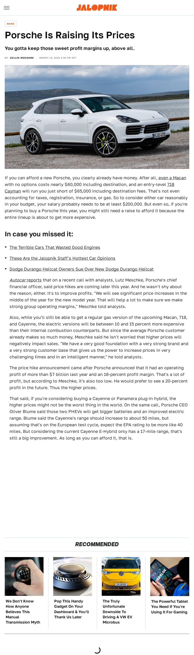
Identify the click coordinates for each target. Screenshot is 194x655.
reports (25, 279)
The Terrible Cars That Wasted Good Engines (54, 247)
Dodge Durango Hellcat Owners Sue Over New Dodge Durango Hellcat (81, 269)
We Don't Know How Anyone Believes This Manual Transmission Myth (23, 612)
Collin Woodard (22, 57)
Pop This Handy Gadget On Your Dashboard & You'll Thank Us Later (71, 609)
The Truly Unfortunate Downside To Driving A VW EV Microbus (117, 612)
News (11, 23)
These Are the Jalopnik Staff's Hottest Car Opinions (62, 258)
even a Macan (172, 177)
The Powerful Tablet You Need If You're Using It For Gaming (169, 606)
